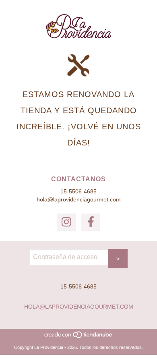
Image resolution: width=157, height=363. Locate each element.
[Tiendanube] (78, 336)
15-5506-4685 (78, 191)
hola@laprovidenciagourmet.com (79, 199)
